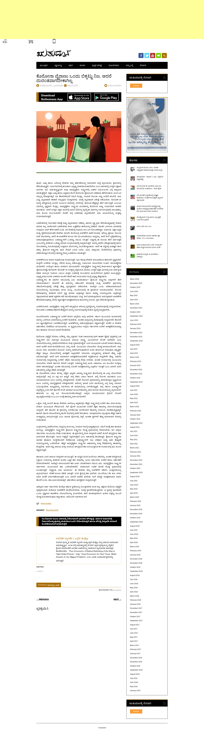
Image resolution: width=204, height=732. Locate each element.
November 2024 (136, 308)
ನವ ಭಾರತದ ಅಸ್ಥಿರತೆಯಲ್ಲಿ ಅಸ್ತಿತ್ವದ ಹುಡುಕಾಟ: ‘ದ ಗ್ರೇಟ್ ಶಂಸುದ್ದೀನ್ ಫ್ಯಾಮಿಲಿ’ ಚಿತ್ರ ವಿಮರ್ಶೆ (150, 197)
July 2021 (133, 431)
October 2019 (135, 518)
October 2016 (135, 666)
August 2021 (135, 427)
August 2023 (135, 345)
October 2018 (135, 567)
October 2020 (135, 468)
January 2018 (135, 604)
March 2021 (134, 448)
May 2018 (134, 588)
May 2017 (134, 637)
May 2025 (134, 295)
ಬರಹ (57, 585)
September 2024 (136, 316)
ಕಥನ (71, 65)
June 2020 (134, 485)
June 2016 (134, 682)
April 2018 (134, 592)
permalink (117, 590)
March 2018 (134, 596)
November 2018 (136, 563)
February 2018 (135, 600)
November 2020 (136, 464)
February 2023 (135, 361)
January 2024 (135, 328)
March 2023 (134, 357)
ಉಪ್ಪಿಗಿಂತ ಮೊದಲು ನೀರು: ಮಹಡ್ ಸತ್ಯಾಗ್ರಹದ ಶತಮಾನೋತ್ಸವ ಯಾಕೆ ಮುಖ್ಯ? (150, 168)
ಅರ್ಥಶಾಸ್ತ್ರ (51, 585)
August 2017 (135, 625)
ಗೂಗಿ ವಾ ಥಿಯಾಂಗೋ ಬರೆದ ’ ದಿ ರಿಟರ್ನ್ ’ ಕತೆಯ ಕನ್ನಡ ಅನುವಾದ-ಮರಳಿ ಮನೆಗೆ (150, 246)
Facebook (140, 55)
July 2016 (133, 678)
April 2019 (134, 542)
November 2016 (136, 662)
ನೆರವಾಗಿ (143, 65)
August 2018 (135, 575)
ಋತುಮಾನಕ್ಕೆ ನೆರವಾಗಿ (16, 40)
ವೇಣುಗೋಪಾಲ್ (52, 510)
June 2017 (134, 633)
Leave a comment (114, 85)
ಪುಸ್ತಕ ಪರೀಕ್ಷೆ (97, 65)
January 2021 (135, 456)
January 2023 (135, 365)
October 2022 (135, 378)
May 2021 (134, 440)
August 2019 (135, 526)
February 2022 (135, 411)
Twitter (146, 55)
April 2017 (134, 641)
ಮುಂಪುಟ (44, 65)
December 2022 (136, 370)
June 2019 (134, 534)
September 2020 (136, 472)
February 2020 (135, 501)
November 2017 (136, 612)
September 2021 (136, 423)
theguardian (46, 503)
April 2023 (134, 353)
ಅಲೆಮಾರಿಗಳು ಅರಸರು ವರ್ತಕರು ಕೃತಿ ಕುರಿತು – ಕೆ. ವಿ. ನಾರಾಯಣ (148, 236)
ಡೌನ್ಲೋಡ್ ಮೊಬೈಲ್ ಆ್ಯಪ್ (66, 40)
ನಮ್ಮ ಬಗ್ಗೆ (129, 65)
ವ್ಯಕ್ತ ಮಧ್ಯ (58, 65)
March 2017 (134, 645)
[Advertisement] (83, 19)
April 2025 (134, 300)
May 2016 (134, 687)
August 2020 (135, 477)
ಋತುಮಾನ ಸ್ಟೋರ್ (42, 40)
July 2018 (133, 579)
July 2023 (133, 349)
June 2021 (134, 436)
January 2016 (135, 691)
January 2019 (135, 555)
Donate (136, 86)
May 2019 (134, 538)
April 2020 (134, 493)
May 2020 (134, 489)
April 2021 (134, 444)
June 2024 (134, 320)
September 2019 (136, 522)
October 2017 (135, 617)
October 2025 (135, 287)
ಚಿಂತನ (82, 65)
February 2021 (135, 452)
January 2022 (135, 415)
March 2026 (134, 279)
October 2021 (135, 419)
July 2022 (133, 390)
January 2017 (135, 654)
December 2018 (136, 559)
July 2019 (133, 530)
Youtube (152, 55)
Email (158, 55)
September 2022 (136, 382)
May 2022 (134, 398)
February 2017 (135, 649)
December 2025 (136, 283)
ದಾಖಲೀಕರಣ (114, 65)
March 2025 (134, 304)
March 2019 (134, 547)
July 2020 (133, 481)
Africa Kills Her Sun (144, 226)
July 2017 (133, 629)
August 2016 (135, 674)
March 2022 (134, 407)
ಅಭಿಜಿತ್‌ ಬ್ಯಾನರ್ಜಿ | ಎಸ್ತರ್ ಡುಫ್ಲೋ (51, 85)
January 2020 (135, 505)
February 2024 (135, 324)
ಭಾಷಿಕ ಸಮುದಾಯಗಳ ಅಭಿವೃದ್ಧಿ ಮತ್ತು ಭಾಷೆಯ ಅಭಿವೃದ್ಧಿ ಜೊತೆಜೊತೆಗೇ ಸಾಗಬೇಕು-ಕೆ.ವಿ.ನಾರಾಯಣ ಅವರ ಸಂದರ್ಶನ (150, 208)
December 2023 (136, 333)
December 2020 (136, 460)
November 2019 (136, 514)
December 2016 (136, 658)
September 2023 (136, 341)
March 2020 (134, 497)
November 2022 (136, 374)
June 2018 (134, 584)
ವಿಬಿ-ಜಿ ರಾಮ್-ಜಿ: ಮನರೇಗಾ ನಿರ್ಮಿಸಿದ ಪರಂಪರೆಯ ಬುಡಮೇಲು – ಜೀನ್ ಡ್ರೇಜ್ (149, 187)
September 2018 (136, 571)
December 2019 (136, 509)
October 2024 (135, 312)
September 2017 (136, 621)
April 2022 (134, 403)
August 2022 (135, 386)
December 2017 (136, 608)
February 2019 (135, 551)
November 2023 (136, 337)
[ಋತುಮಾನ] (53, 57)
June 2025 (134, 291)
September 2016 (136, 670)
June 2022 (134, 394)
